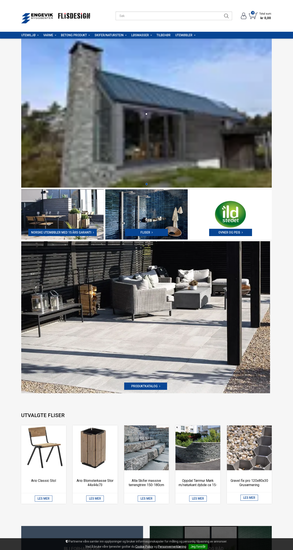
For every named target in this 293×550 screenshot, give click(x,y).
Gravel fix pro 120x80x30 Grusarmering (249, 483)
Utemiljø (28, 35)
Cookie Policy (144, 546)
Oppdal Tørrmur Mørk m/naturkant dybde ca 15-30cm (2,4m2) (198, 485)
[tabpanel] (146, 113)
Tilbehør (164, 35)
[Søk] (226, 16)
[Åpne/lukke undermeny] (38, 35)
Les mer (44, 499)
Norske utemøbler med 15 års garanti (61, 233)
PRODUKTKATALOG (144, 387)
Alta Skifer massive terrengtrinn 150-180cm (146, 483)
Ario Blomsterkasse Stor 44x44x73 (95, 483)
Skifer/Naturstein (109, 35)
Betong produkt (74, 35)
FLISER (145, 233)
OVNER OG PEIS (229, 233)
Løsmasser (140, 35)
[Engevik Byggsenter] (37, 16)
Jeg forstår (198, 546)
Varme (48, 35)
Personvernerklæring (172, 546)
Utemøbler (183, 35)
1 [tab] (146, 185)
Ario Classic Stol (43, 481)
